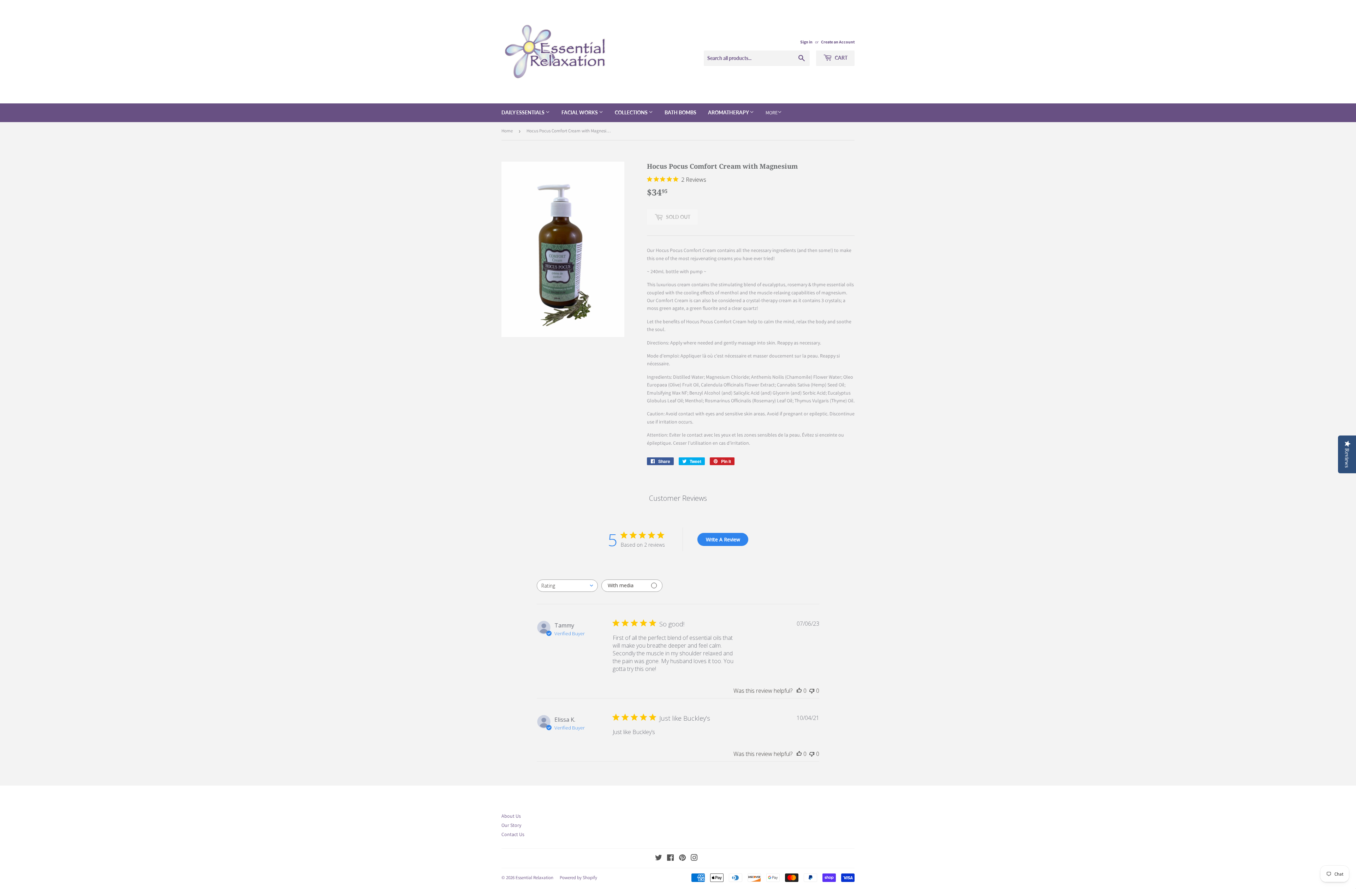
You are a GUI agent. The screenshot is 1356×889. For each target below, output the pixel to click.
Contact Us (512, 834)
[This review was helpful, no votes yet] (799, 691)
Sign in (806, 41)
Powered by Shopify (578, 878)
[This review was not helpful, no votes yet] (811, 691)
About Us (511, 816)
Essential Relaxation (534, 878)
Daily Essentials (523, 112)
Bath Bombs (680, 112)
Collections (632, 112)
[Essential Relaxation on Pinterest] (682, 858)
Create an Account (838, 41)
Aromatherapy (729, 112)
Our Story (511, 825)
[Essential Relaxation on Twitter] (658, 858)
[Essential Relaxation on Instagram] (694, 858)
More (772, 112)
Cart (841, 58)
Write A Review (723, 539)
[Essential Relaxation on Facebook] (670, 858)
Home (507, 131)
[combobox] (567, 585)
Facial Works (580, 112)
